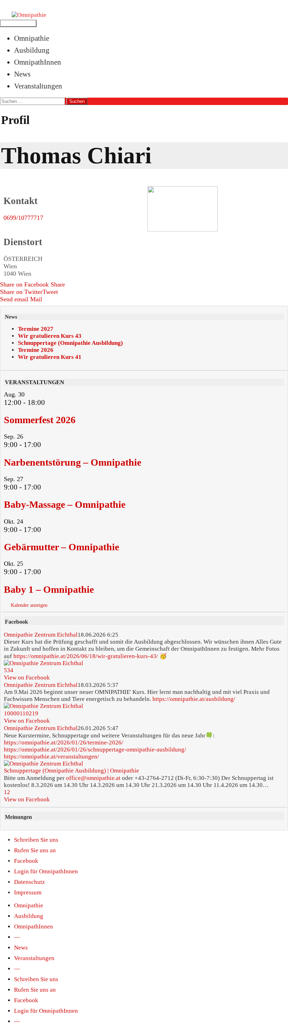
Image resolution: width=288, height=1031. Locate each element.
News (22, 74)
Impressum (27, 892)
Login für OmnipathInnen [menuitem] (46, 1010)
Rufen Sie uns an (35, 850)
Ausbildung (32, 50)
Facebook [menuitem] (26, 1000)
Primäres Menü (18, 23)
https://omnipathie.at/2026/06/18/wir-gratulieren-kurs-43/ (85, 656)
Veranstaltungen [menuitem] (34, 958)
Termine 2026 (35, 350)
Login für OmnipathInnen (46, 871)
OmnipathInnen (37, 62)
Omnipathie (31, 38)
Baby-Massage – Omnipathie (64, 504)
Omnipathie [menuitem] (28, 905)
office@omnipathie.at (93, 777)
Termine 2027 (35, 329)
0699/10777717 (23, 217)
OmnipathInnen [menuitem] (33, 926)
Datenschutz (29, 882)
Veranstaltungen (38, 86)
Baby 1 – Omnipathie (49, 589)
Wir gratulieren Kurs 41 (49, 357)
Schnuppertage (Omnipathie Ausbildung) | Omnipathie (71, 770)
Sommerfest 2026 (40, 419)
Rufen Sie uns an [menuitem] (35, 989)
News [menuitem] (21, 947)
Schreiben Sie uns (36, 839)
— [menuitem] (17, 937)
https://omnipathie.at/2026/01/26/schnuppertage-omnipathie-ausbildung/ (95, 749)
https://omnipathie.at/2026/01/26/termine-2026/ (63, 742)
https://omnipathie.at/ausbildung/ (193, 699)
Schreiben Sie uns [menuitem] (36, 979)
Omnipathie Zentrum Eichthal (41, 634)
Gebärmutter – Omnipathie (61, 546)
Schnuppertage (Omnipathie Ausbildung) (70, 343)
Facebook (26, 861)
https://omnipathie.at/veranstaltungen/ (51, 756)
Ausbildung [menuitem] (28, 916)
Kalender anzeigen (29, 605)
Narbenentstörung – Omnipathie (72, 462)
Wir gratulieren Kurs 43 (49, 336)
